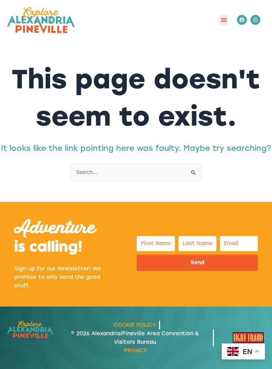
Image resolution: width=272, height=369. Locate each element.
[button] (223, 20)
